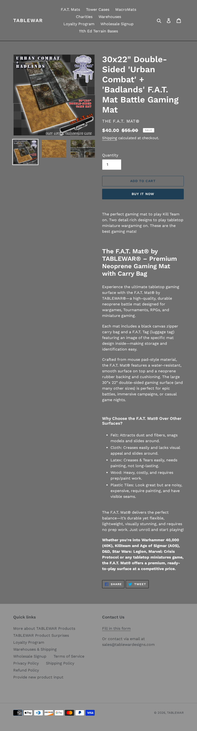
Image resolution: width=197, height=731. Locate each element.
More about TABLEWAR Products (44, 628)
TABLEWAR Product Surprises (41, 635)
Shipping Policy (60, 663)
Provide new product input (38, 677)
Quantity (110, 155)
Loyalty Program (28, 642)
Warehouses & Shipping (35, 649)
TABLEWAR (28, 20)
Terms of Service (69, 656)
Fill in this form (116, 628)
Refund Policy (26, 670)
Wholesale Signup (29, 656)
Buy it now (143, 194)
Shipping (109, 138)
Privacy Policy (26, 663)
